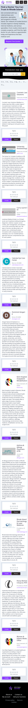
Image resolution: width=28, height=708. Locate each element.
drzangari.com (16, 319)
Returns (20, 700)
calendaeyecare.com (17, 265)
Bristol (18, 82)
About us (9, 695)
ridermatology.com (22, 532)
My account (6, 697)
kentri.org (19, 387)
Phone (16, 139)
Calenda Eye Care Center (18, 259)
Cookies (14, 702)
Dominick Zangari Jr (18, 313)
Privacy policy (9, 700)
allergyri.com (20, 458)
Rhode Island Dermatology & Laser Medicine (22, 522)
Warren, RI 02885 (17, 263)
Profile (6, 139)
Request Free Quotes (13, 41)
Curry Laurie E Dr (22, 209)
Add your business (19, 697)
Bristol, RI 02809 (16, 317)
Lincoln (5, 85)
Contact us (18, 695)
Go (23, 74)
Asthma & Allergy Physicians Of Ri (20, 448)
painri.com (20, 153)
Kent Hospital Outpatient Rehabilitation (22, 379)
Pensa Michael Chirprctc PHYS (22, 582)
